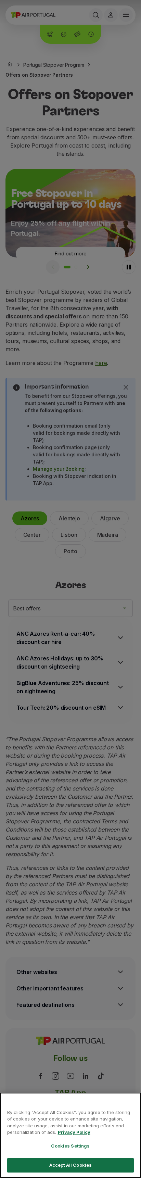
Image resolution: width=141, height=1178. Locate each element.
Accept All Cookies (70, 1165)
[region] (70, 1135)
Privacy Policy (74, 1132)
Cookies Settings (70, 1146)
